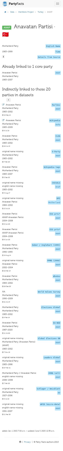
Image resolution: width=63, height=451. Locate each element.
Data (12, 12)
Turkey (41, 12)
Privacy (27, 442)
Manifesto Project (26, 12)
